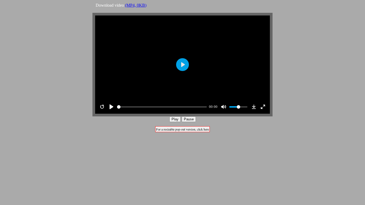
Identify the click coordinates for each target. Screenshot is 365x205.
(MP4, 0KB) (135, 5)
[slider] (162, 106)
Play (175, 119)
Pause (189, 119)
